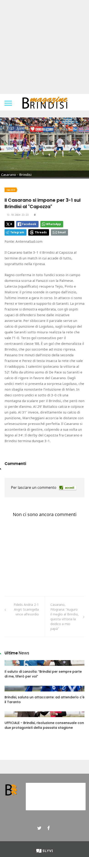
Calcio (11, 190)
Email (62, 232)
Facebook (29, 224)
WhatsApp (53, 224)
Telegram (17, 232)
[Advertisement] (44, 47)
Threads (41, 232)
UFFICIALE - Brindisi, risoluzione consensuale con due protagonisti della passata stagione (44, 725)
